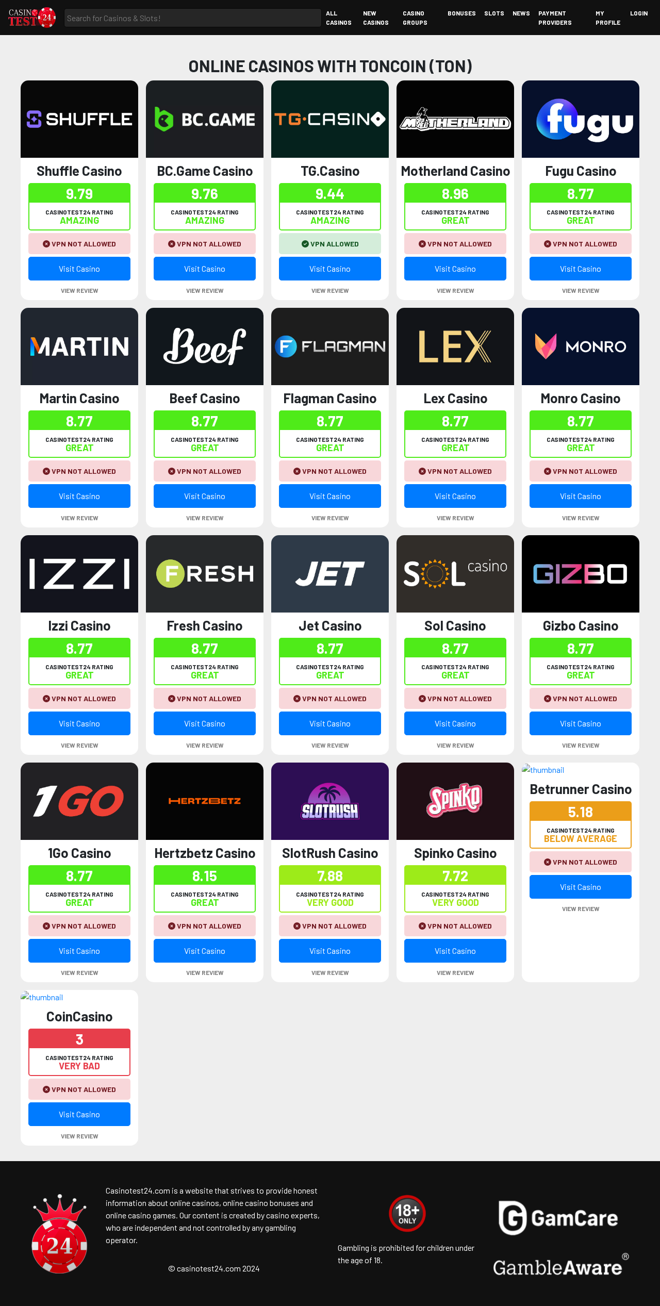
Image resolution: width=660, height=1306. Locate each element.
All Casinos (339, 17)
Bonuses (462, 12)
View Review (79, 290)
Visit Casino (79, 268)
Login (639, 12)
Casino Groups (415, 17)
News (521, 12)
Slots (494, 12)
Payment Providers (555, 17)
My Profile (608, 17)
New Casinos (376, 17)
